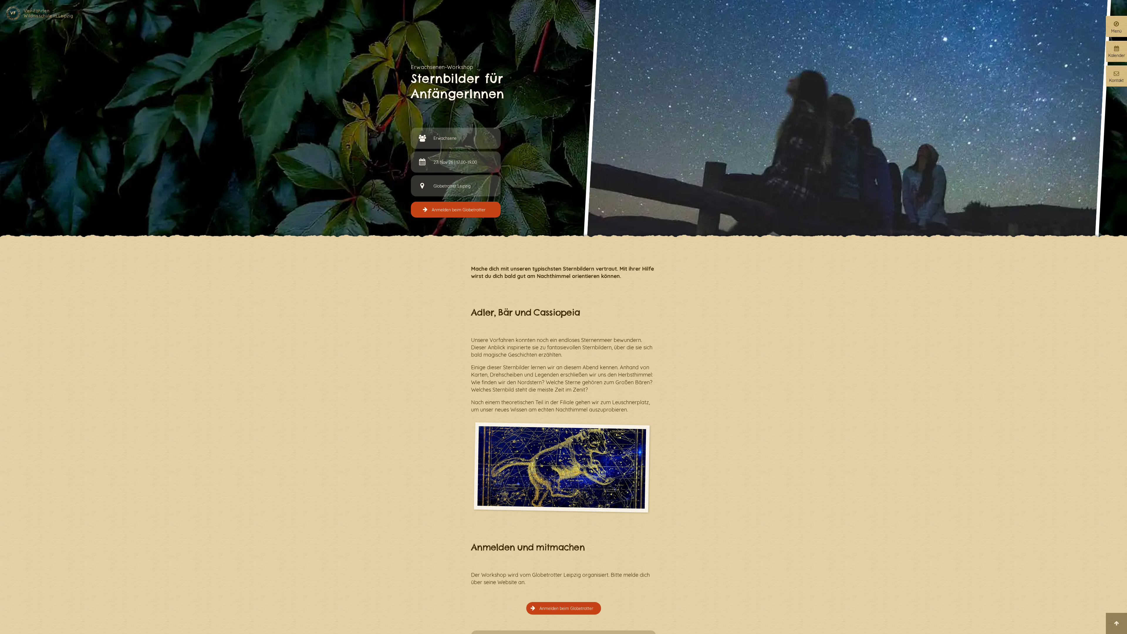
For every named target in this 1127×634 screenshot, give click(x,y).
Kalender (1116, 55)
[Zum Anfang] (1116, 623)
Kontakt (1116, 80)
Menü (1116, 30)
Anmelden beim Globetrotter (458, 209)
